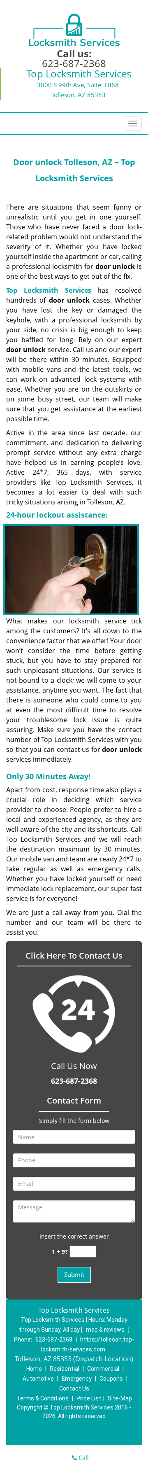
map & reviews (106, 1329)
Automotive (38, 1378)
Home (34, 1368)
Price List (88, 1398)
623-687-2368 (74, 63)
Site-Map (120, 1398)
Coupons (111, 1378)
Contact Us (74, 1388)
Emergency (77, 1378)
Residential (64, 1368)
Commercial (103, 1368)
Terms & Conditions (42, 1398)
